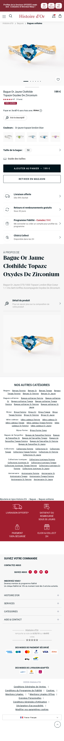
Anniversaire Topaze (18, 476)
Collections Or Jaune (32, 455)
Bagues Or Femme (31, 394)
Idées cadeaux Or (49, 420)
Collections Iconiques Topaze (43, 463)
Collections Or (41, 449)
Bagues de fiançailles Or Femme (44, 441)
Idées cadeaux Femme (30, 420)
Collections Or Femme (48, 452)
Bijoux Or (32, 412)
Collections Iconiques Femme (42, 460)
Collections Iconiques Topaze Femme (21, 466)
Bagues (20, 23)
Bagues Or (32, 391)
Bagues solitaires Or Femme (26, 404)
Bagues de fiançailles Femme (38, 435)
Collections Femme (24, 449)
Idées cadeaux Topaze (15, 423)
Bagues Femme (19, 391)
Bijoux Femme (20, 412)
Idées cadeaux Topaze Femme (40, 423)
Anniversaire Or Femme (21, 479)
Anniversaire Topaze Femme (42, 476)
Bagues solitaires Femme (32, 398)
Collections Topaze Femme (25, 452)
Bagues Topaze (45, 391)
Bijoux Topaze (44, 412)
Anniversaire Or (48, 473)
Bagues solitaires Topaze (22, 401)
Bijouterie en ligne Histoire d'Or (13, 499)
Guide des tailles (16, 158)
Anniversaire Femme (30, 473)
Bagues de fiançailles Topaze (34, 438)
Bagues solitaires (34, 23)
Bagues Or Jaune (48, 394)
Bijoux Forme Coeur (38, 430)
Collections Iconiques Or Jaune (35, 469)
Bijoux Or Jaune (48, 415)
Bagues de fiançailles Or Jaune (32, 444)
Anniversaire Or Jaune (43, 479)
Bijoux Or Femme (31, 415)
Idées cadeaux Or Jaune (41, 426)
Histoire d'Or (8, 23)
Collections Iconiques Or (18, 463)
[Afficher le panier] (60, 16)
